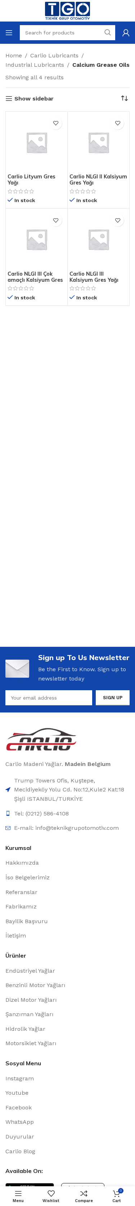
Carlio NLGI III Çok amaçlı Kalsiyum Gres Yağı (35, 280)
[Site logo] (67, 10)
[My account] (126, 32)
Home (13, 55)
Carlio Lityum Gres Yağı (31, 179)
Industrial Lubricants (34, 64)
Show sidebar (34, 98)
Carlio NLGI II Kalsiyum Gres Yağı (98, 179)
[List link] (67, 828)
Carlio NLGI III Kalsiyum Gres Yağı (93, 277)
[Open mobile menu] (9, 32)
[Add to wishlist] (55, 123)
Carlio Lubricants (54, 55)
